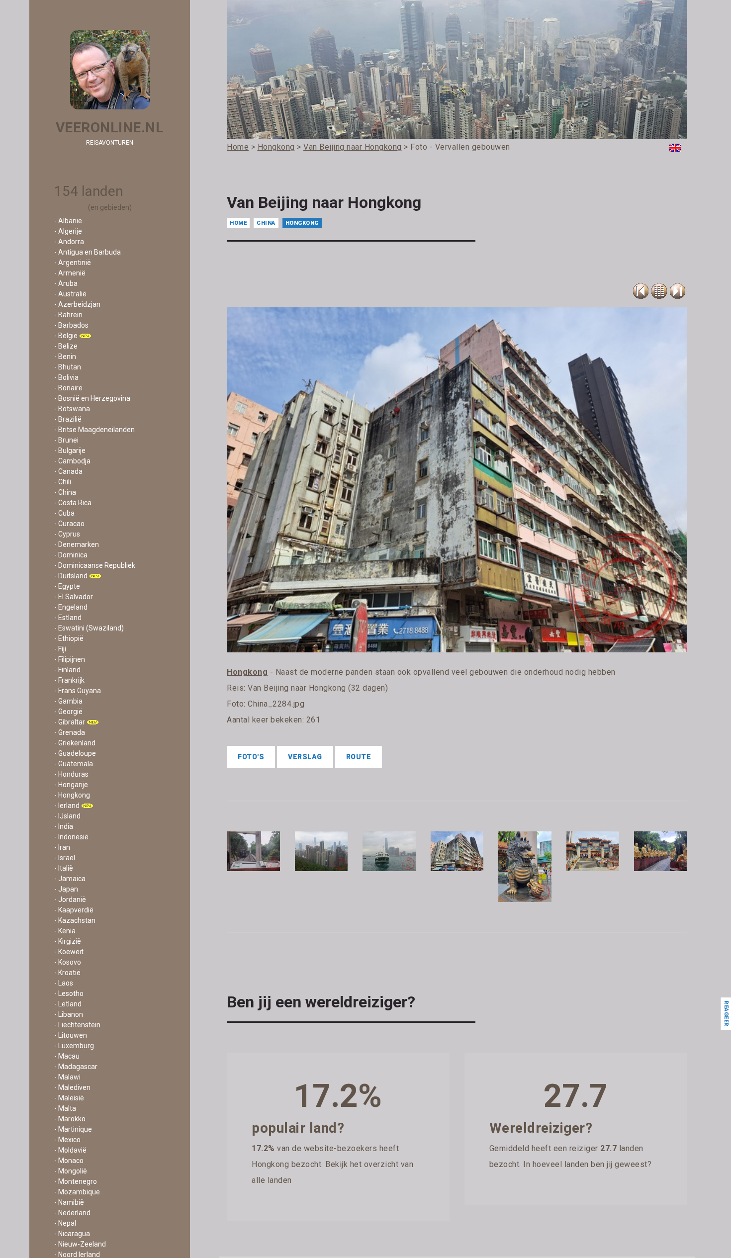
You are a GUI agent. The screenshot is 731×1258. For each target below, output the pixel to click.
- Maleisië (69, 1098)
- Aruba (66, 283)
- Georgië (68, 712)
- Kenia (65, 931)
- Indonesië (71, 837)
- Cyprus (67, 534)
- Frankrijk (69, 680)
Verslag (305, 757)
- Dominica (71, 555)
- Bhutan (67, 367)
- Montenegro (75, 1181)
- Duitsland (71, 576)
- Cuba (64, 513)
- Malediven (72, 1087)
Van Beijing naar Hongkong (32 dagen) (318, 688)
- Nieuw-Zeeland (80, 1244)
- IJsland (67, 816)
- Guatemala (73, 764)
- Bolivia (66, 377)
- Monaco (69, 1161)
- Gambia (68, 701)
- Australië (70, 294)
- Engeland (71, 607)
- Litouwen (70, 1035)
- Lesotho (69, 993)
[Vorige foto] (659, 291)
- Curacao (69, 524)
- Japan (66, 889)
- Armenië (70, 273)
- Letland (68, 1004)
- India (63, 826)
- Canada (68, 471)
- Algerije (68, 231)
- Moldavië (70, 1150)
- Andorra (69, 242)
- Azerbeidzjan (77, 304)
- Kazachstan (74, 920)
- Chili (62, 482)
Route (358, 757)
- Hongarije (71, 785)
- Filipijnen (69, 659)
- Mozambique (77, 1192)
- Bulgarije (70, 450)
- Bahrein (68, 315)
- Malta (65, 1108)
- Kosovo (67, 962)
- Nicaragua (72, 1234)
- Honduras (71, 774)
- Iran (62, 847)
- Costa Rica (72, 503)
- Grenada (69, 732)
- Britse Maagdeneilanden (94, 430)
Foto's (251, 757)
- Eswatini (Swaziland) (89, 628)
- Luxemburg (74, 1046)
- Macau (67, 1056)
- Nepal (65, 1223)
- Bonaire (68, 388)
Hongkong (302, 223)
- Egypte (67, 586)
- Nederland (72, 1213)
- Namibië (69, 1202)
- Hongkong (72, 795)
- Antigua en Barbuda (87, 252)
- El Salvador (73, 597)
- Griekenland (74, 743)
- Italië (63, 868)
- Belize (66, 346)
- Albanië (68, 221)
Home (238, 223)
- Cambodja (72, 461)
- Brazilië (68, 419)
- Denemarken (76, 544)
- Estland (68, 618)
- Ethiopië (69, 638)
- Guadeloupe (75, 753)
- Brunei (66, 440)
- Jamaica (70, 879)
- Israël (64, 858)
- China (65, 492)
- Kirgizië (67, 941)
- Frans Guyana (77, 691)
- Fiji (60, 649)
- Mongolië (70, 1171)
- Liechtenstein (77, 1025)
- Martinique (73, 1129)
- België (66, 336)
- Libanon (68, 1014)
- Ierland (67, 805)
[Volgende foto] (677, 291)
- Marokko (70, 1119)
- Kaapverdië (73, 910)
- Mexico (67, 1140)
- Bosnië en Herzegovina (92, 398)
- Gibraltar (69, 722)
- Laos (63, 983)
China (266, 223)
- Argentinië (72, 263)
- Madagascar (75, 1067)
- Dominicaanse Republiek (94, 565)
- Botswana (72, 409)
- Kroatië (67, 973)
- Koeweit (69, 952)
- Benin (65, 356)
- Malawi (67, 1077)
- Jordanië (70, 899)
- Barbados (71, 325)
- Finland (67, 670)
